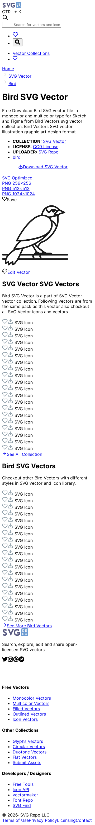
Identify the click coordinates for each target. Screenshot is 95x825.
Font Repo (23, 800)
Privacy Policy (43, 820)
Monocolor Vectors (32, 698)
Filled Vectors (26, 708)
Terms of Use (15, 820)
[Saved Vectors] (15, 35)
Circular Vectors (29, 746)
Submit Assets (27, 762)
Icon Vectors (25, 719)
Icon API (21, 789)
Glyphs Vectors (28, 741)
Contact (84, 820)
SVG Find (22, 805)
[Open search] (17, 42)
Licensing (66, 820)
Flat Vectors (25, 757)
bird (17, 157)
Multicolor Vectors (31, 703)
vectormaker (25, 794)
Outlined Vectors (29, 714)
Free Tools (23, 784)
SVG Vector (54, 141)
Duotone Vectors (29, 752)
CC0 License (45, 146)
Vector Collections (31, 53)
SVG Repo (49, 152)
